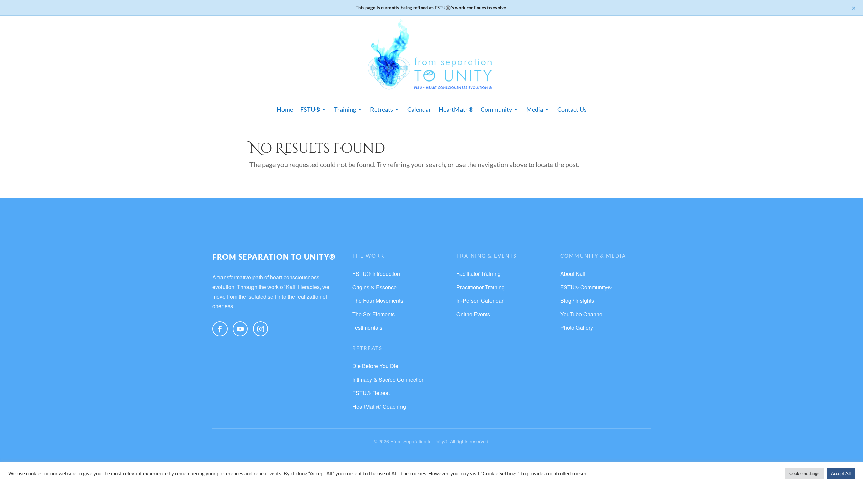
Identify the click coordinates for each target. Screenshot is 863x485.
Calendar (419, 109)
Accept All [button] (841, 473)
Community (496, 109)
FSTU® (310, 109)
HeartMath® (456, 109)
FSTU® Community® (586, 287)
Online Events (473, 314)
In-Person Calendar (479, 300)
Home (285, 109)
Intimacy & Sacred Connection (388, 379)
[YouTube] (240, 328)
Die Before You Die (375, 366)
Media (534, 109)
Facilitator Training (478, 274)
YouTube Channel (582, 314)
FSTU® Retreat (371, 393)
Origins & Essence (374, 287)
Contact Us (572, 109)
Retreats (381, 109)
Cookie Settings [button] (804, 473)
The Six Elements (373, 314)
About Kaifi (573, 274)
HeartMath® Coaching (379, 406)
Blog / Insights (577, 300)
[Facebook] (220, 328)
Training (345, 109)
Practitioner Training (480, 287)
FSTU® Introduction (376, 274)
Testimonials (367, 327)
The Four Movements (377, 300)
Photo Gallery (576, 327)
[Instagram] (260, 328)
